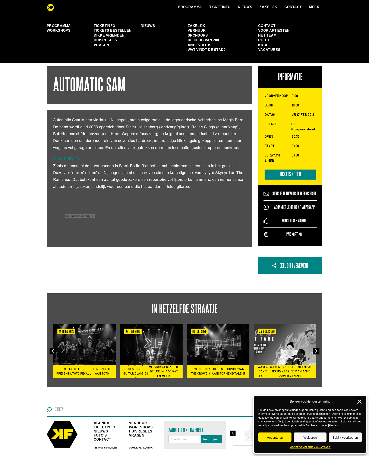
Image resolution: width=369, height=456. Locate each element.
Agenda (101, 423)
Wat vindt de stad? (207, 50)
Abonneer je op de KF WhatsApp (294, 207)
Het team (267, 35)
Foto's (100, 435)
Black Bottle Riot (68, 158)
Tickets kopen (290, 174)
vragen (136, 435)
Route (264, 40)
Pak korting (294, 234)
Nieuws (245, 7)
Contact (293, 7)
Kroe (263, 45)
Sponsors (198, 35)
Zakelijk (268, 7)
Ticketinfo (220, 7)
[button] (359, 401)
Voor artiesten (274, 30)
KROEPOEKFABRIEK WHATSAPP (310, 447)
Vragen (101, 45)
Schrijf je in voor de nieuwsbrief (294, 193)
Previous (53, 351)
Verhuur (197, 30)
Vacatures (269, 50)
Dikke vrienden (109, 35)
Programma (190, 7)
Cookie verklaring (141, 448)
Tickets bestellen (113, 30)
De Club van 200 (203, 40)
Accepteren (275, 437)
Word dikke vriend (294, 220)
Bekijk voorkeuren (345, 437)
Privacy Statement (105, 448)
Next (316, 351)
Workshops (58, 30)
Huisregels (105, 40)
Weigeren (310, 437)
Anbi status (200, 45)
